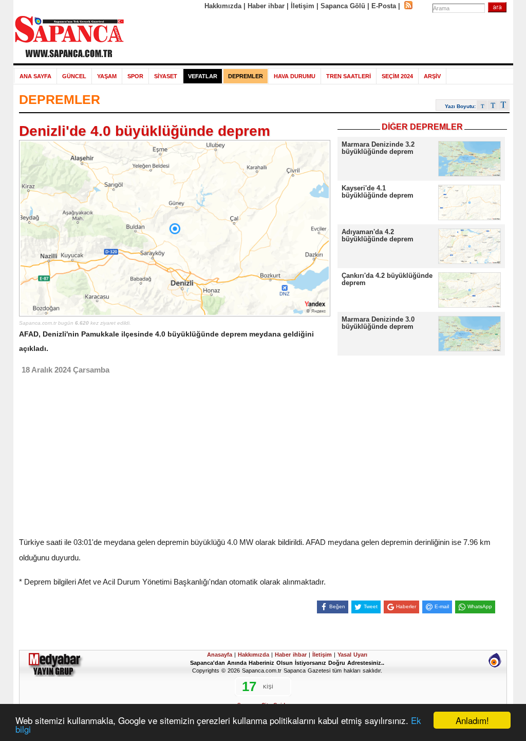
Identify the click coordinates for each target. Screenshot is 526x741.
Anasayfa (219, 654)
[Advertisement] (319, 37)
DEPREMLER (245, 76)
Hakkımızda (222, 6)
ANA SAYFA (35, 76)
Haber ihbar (266, 6)
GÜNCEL (74, 76)
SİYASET (165, 76)
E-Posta (383, 6)
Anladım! (472, 720)
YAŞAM (107, 76)
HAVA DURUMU (294, 76)
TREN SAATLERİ (348, 76)
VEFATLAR (202, 76)
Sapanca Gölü (343, 6)
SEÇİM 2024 (397, 76)
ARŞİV (432, 76)
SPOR (135, 76)
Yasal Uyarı (352, 654)
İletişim (302, 6)
